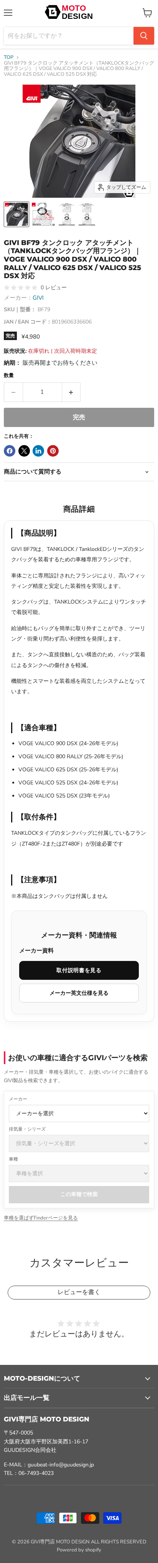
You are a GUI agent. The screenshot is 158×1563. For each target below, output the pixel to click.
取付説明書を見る (79, 970)
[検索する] (143, 36)
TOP (8, 57)
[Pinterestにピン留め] (53, 451)
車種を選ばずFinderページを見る (41, 1217)
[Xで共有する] (24, 451)
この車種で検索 (79, 1194)
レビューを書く (79, 1292)
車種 (13, 1159)
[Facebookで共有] (9, 451)
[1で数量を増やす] (71, 392)
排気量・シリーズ (27, 1129)
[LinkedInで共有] (38, 451)
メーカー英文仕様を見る (79, 993)
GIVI (38, 298)
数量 (9, 376)
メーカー (18, 1099)
